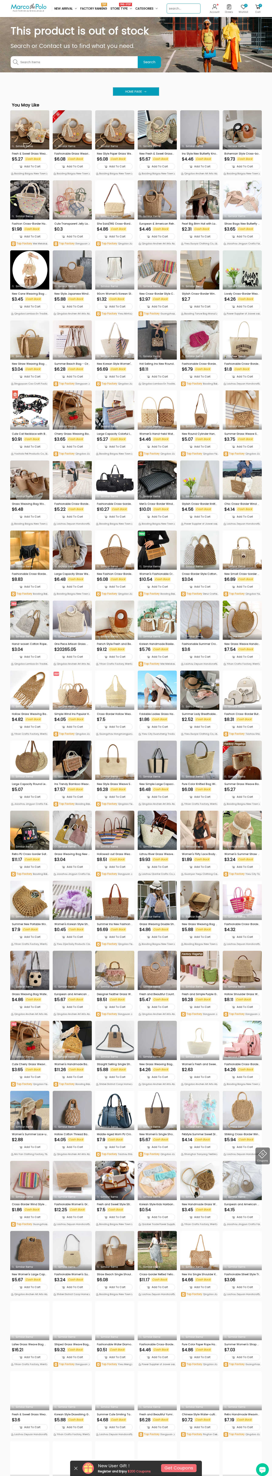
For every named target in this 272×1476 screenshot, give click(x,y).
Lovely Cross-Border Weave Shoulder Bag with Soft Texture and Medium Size (241, 294)
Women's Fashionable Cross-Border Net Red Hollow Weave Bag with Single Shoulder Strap (156, 574)
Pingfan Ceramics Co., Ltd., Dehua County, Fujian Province (199, 1434)
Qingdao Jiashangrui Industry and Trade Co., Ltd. (114, 244)
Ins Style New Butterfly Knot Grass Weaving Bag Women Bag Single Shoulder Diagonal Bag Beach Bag (199, 154)
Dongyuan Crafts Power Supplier (72, 244)
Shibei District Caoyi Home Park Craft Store (114, 1084)
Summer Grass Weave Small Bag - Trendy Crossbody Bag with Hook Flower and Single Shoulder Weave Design (242, 434)
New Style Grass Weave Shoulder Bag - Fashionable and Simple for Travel (114, 784)
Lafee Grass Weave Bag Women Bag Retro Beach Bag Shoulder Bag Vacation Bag (29, 1344)
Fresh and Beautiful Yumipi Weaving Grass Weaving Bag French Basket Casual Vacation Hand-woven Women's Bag (157, 1414)
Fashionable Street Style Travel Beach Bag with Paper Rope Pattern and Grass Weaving (242, 1274)
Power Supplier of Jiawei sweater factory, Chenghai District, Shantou (242, 314)
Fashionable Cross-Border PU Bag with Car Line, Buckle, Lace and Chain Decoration (29, 574)
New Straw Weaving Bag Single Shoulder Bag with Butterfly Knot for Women (30, 364)
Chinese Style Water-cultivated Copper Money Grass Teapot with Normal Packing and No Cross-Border (199, 1414)
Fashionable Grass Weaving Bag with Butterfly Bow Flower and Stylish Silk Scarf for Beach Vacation (72, 154)
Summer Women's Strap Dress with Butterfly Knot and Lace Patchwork (242, 1344)
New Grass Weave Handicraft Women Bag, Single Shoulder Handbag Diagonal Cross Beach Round (241, 644)
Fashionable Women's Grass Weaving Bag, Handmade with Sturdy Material (71, 1204)
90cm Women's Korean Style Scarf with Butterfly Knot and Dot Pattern (115, 294)
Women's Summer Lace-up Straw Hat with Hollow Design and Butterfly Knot (29, 1134)
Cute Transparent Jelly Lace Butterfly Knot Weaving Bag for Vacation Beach (71, 224)
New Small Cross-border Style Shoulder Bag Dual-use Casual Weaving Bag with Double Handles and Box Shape (242, 574)
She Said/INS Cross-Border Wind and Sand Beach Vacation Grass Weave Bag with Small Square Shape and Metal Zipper (115, 224)
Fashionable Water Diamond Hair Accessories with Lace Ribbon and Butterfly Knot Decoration (114, 1344)
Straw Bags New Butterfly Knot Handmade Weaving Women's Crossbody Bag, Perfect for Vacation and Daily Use (241, 224)
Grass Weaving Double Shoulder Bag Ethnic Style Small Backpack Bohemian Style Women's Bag (157, 924)
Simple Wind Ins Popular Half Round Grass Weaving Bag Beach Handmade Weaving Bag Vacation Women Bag (71, 714)
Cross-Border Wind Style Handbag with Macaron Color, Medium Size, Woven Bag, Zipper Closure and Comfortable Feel (30, 1204)
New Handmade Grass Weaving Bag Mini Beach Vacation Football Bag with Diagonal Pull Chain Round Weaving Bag (200, 1204)
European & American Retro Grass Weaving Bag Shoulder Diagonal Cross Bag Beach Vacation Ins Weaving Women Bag (157, 224)
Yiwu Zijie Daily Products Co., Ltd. (72, 944)
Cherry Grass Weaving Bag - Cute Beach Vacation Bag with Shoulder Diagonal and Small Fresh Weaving (72, 434)
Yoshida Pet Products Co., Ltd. (29, 454)
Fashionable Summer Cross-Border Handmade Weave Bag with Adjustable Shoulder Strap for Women (199, 644)
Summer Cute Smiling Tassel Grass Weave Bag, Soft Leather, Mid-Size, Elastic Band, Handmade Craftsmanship (115, 1414)
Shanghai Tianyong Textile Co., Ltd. (199, 1154)
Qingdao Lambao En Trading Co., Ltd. (29, 314)
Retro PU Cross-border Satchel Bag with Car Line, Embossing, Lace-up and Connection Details (30, 854)
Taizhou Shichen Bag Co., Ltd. (242, 734)
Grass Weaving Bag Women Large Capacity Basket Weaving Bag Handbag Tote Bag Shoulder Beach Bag (30, 504)
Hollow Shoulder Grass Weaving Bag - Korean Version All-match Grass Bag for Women (242, 994)
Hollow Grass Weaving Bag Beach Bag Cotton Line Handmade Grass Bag (30, 714)
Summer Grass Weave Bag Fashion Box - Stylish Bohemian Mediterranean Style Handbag (242, 784)
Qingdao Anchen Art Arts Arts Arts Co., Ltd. (199, 174)
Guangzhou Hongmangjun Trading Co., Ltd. (114, 734)
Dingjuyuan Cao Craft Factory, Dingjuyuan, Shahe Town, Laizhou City (29, 384)
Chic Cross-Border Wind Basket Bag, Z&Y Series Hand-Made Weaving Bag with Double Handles (241, 504)
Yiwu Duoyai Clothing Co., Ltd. (199, 244)
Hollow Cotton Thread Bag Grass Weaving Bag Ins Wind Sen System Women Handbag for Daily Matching (72, 1134)
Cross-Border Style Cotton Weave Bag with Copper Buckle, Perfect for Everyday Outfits (199, 574)
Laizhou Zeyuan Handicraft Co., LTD (241, 384)
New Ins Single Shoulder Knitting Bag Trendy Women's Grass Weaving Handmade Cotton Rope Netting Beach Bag (200, 1274)
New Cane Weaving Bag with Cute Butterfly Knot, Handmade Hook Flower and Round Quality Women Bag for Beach (29, 294)
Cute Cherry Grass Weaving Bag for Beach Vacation (29, 1064)
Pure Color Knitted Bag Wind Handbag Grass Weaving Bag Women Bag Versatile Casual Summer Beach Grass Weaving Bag (199, 784)
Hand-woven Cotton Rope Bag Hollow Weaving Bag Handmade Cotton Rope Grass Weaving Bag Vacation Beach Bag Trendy (29, 644)
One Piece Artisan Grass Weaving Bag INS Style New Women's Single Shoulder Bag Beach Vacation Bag (71, 644)
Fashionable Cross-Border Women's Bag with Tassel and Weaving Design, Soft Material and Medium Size (71, 504)
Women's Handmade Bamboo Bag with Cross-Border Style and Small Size (72, 1064)
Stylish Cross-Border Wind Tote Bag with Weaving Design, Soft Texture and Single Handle (199, 294)
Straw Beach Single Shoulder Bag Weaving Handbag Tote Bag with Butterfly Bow (114, 1274)
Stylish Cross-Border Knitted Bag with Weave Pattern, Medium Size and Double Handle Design (199, 504)
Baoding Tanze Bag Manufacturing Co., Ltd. (199, 314)
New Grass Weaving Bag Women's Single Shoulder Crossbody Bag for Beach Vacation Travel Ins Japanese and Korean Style (156, 1064)
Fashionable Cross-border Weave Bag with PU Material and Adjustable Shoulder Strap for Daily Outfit (114, 504)
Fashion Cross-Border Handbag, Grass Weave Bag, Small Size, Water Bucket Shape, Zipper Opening (30, 224)
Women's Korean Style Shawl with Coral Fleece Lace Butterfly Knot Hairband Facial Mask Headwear (72, 924)
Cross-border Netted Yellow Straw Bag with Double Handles (157, 1274)
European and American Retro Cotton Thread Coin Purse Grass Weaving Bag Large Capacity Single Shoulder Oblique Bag (72, 994)
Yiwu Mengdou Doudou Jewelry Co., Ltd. (114, 1364)
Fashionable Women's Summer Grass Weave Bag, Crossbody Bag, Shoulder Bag (71, 1274)
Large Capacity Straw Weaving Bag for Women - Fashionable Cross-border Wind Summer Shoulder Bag (72, 574)
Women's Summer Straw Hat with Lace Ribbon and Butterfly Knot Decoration (241, 854)
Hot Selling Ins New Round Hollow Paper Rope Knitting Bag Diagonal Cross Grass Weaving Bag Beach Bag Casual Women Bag (157, 364)
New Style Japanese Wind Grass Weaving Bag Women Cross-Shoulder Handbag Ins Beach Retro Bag (71, 294)
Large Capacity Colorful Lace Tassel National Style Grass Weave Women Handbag (114, 434)
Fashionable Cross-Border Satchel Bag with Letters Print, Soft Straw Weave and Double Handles (241, 364)
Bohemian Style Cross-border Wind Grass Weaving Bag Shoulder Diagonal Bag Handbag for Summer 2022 (242, 154)
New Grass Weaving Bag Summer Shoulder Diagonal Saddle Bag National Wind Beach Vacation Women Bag (199, 924)
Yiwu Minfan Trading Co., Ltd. (114, 314)
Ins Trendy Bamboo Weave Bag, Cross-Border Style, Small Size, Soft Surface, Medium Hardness (72, 784)
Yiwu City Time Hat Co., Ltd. (241, 874)
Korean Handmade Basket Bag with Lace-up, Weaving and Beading (156, 644)
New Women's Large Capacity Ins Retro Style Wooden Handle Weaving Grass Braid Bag (30, 1274)
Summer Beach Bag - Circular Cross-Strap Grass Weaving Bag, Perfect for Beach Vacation (72, 364)
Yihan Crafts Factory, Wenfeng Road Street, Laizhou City (114, 664)
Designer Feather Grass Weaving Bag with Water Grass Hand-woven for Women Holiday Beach (114, 994)
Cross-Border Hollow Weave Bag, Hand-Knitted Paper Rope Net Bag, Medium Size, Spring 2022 (114, 714)
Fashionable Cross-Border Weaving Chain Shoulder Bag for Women (200, 364)
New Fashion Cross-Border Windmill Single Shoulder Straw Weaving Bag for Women (114, 574)
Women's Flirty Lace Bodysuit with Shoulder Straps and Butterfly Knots (200, 854)
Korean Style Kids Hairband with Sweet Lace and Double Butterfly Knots (157, 1204)
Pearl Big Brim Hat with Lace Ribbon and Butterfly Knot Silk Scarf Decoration (200, 224)
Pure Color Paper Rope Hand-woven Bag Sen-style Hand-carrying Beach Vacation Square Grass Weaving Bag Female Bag (199, 1344)
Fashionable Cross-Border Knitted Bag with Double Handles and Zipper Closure (157, 1344)
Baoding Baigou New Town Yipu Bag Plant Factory (199, 384)
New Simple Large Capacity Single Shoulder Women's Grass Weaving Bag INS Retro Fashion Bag (156, 784)
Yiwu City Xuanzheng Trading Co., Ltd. (157, 734)
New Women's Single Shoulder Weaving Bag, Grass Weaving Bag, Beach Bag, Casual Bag (157, 1134)
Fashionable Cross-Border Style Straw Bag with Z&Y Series (242, 924)
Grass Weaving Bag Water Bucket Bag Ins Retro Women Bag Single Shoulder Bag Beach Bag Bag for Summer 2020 (29, 994)
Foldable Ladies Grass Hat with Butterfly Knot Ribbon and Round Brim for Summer (156, 714)
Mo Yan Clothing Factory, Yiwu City (29, 1154)
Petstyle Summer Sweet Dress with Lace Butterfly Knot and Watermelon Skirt (199, 1134)
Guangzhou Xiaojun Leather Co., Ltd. (156, 314)
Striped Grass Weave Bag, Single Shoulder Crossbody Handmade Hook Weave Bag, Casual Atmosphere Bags (72, 1344)
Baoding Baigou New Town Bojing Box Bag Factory (29, 174)
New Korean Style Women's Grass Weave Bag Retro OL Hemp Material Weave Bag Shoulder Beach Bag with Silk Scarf (114, 364)
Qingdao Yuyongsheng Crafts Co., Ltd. (199, 454)
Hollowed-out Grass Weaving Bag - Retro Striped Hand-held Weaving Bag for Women (114, 854)
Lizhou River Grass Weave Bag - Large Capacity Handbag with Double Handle (157, 854)
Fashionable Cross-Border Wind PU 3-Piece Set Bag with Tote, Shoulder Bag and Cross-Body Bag (242, 1064)
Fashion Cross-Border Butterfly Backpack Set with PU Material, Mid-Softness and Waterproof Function (242, 714)
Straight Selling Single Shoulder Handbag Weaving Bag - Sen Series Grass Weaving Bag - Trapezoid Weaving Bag (114, 1064)
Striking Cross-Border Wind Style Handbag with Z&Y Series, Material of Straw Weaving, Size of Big (242, 1134)
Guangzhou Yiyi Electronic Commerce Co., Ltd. (242, 1364)
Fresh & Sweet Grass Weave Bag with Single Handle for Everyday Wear (29, 1414)
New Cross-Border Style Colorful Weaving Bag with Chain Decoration (157, 294)
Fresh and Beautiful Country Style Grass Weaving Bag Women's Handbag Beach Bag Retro (157, 994)
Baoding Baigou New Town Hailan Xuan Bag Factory (114, 524)
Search (149, 62)
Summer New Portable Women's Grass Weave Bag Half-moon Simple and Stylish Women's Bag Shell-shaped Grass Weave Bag (29, 924)
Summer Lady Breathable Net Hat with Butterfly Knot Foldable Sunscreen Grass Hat (199, 714)
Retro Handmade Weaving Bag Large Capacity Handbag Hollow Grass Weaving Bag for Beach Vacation (242, 1414)
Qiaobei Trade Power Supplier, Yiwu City (157, 1224)
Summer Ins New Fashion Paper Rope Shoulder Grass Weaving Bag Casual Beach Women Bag (114, 924)
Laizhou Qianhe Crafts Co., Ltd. (157, 874)
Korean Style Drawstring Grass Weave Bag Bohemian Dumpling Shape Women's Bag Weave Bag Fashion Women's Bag (72, 1414)
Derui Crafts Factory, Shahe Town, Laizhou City (199, 594)
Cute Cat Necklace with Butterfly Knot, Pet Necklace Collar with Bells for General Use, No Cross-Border (29, 434)
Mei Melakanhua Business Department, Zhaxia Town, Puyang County (29, 244)
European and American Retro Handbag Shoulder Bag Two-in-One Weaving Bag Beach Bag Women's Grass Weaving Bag (242, 1204)
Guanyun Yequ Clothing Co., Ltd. (199, 874)
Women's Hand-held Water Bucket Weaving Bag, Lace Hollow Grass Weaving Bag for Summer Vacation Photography (157, 434)
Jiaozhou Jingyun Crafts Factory (242, 244)
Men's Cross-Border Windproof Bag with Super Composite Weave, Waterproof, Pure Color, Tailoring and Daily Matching (157, 504)
